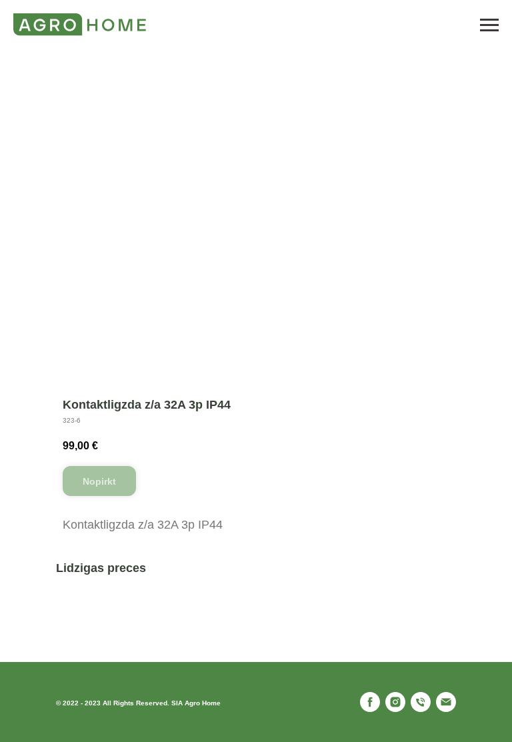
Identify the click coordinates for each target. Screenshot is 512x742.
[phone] (421, 702)
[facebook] (370, 702)
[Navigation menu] (489, 25)
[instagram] (395, 702)
